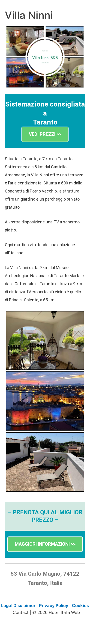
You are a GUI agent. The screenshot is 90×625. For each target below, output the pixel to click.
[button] (45, 134)
